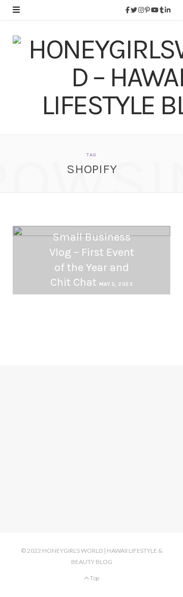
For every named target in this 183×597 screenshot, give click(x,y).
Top (94, 578)
